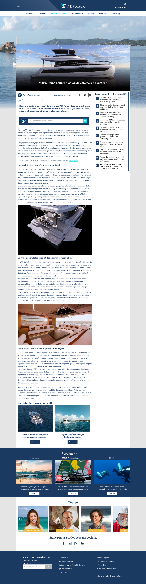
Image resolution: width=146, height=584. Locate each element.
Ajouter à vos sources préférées (32, 100)
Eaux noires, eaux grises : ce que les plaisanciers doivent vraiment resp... (34, 488)
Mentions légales (103, 558)
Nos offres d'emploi (66, 561)
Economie (103, 13)
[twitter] (76, 543)
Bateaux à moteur (59, 13)
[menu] (18, 6)
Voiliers (43, 13)
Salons (91, 13)
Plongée (112, 458)
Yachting (116, 13)
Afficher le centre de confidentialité (109, 576)
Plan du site (63, 572)
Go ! (48, 567)
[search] (125, 4)
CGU (98, 572)
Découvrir (34, 493)
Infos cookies (101, 565)
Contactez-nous (64, 558)
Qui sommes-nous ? (66, 569)
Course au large (73, 458)
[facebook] (63, 543)
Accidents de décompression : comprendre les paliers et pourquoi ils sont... (112, 489)
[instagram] (70, 543)
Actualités (30, 13)
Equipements (78, 13)
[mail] (125, 7)
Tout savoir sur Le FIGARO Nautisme (72, 565)
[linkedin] (82, 543)
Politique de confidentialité (106, 569)
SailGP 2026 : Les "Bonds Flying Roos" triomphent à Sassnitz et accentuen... (73, 488)
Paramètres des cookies (105, 561)
